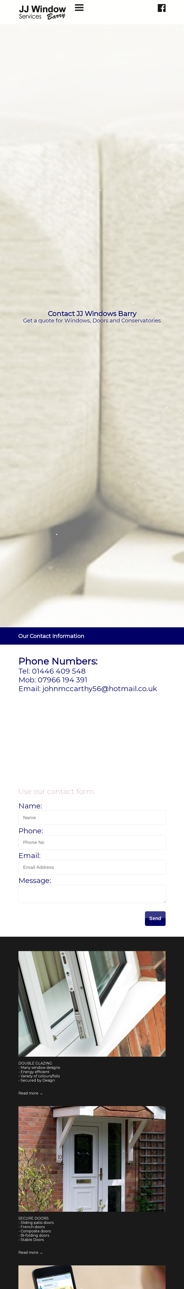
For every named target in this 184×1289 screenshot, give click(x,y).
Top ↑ (164, 1240)
